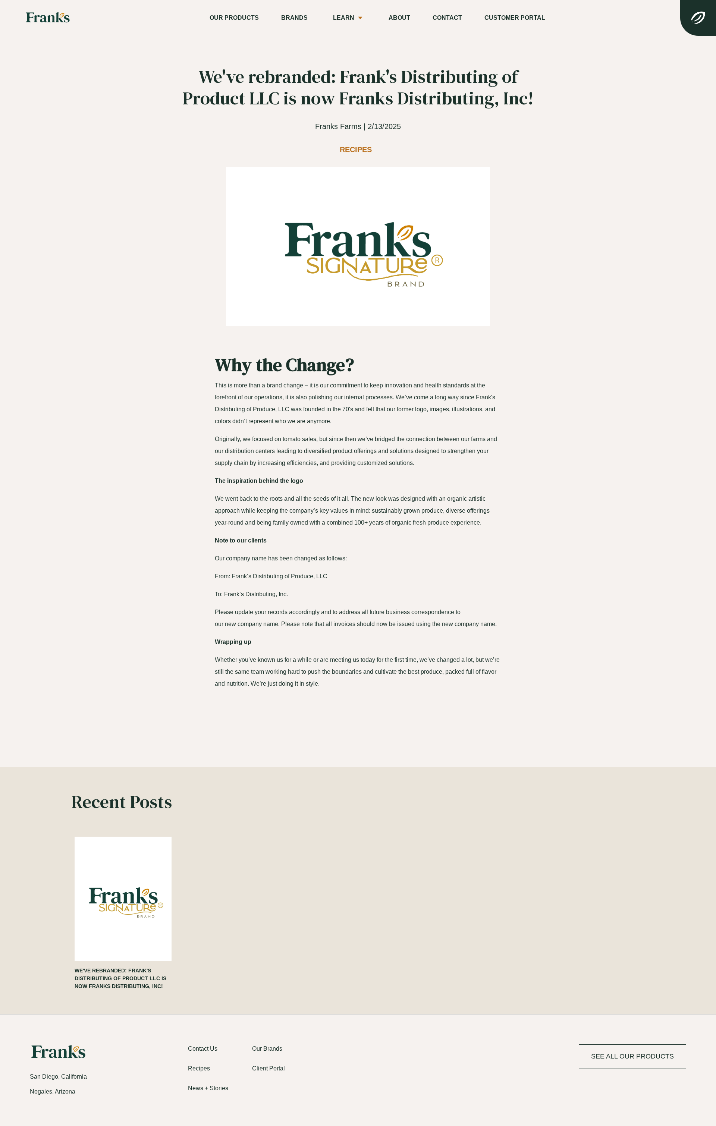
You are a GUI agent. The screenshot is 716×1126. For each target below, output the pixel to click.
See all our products (632, 1056)
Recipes (356, 149)
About (399, 18)
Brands (294, 18)
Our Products (234, 18)
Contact (447, 18)
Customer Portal (514, 18)
